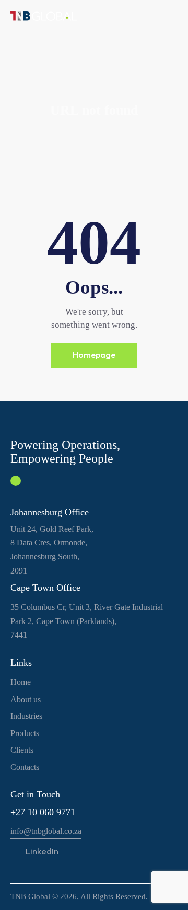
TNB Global (30, 896)
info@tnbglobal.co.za (45, 831)
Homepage (94, 355)
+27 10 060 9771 (42, 812)
